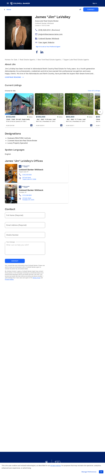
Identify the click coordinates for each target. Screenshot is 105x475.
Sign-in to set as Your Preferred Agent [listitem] (48, 46)
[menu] (8, 3)
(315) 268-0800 (27, 195)
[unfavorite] (31, 95)
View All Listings (94, 91)
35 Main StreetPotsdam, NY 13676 (28, 198)
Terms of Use (36, 278)
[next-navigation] (100, 111)
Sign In (95, 3)
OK (101, 472)
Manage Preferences (89, 472)
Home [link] (9, 9)
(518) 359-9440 (27, 174)
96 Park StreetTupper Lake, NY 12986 (29, 178)
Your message (10, 242)
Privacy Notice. (9, 279)
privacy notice (55, 465)
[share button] (80, 9)
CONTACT (90, 9)
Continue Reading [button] (13, 77)
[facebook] (36, 52)
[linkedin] (41, 52)
